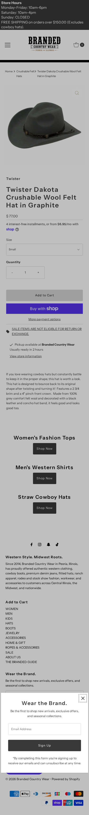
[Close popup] (83, 698)
